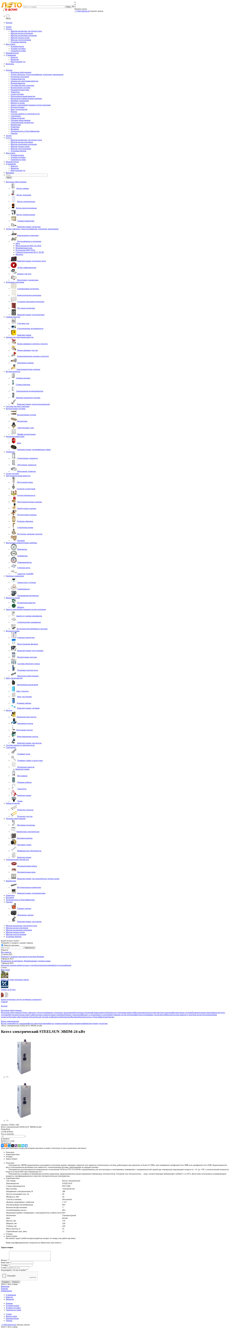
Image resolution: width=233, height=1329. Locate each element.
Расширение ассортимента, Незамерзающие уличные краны (26, 961)
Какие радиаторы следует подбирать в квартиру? (21, 999)
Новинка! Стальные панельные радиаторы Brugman (22, 957)
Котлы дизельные (20, 1023)
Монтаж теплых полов (20, 38)
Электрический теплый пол (22, 122)
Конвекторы (16, 125)
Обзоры (9, 1321)
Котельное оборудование (21, 72)
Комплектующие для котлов (96, 1023)
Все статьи (5, 970)
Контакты (10, 64)
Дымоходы (15, 92)
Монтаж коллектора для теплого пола (26, 31)
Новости (14, 57)
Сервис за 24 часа (8, 989)
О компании (11, 55)
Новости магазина (11, 945)
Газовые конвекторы (75, 1023)
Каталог (9, 23)
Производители (12, 53)
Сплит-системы (17, 94)
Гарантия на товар (18, 51)
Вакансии (15, 59)
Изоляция (15, 129)
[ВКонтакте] (2, 1145)
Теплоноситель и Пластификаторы (25, 131)
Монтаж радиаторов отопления (24, 35)
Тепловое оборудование (20, 120)
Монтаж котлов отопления (22, 33)
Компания (5, 1286)
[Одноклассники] (5, 1145)
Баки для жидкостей (19, 109)
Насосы (14, 112)
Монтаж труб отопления (21, 40)
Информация (6, 1291)
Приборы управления (20, 101)
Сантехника (16, 116)
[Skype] (22, 1145)
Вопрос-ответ (11, 1316)
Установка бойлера (18, 42)
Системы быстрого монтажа (22, 85)
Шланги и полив (18, 103)
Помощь (4, 1289)
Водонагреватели (18, 83)
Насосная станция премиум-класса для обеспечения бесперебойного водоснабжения (36, 965)
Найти (9, 178)
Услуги (9, 29)
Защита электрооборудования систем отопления (31, 105)
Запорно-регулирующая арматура (24, 81)
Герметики (15, 127)
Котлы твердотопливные (38, 1023)
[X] (12, 1145)
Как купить (10, 44)
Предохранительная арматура (23, 96)
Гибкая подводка (18, 118)
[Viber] (16, 1145)
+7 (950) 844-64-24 (82, 11)
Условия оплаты (17, 46)
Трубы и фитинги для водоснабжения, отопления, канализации (37, 74)
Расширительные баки (20, 90)
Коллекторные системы (20, 88)
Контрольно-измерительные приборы (26, 98)
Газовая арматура (18, 79)
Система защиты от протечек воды (25, 114)
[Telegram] (26, 1145)
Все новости (6, 952)
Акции (9, 27)
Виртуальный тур (18, 62)
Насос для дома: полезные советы (15, 980)
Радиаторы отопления (20, 77)
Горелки (14, 133)
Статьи (9, 1314)
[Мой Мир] (9, 1145)
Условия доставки (18, 49)
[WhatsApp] (19, 1145)
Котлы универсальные (58, 1023)
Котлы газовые (7, 1023)
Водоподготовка (17, 107)
